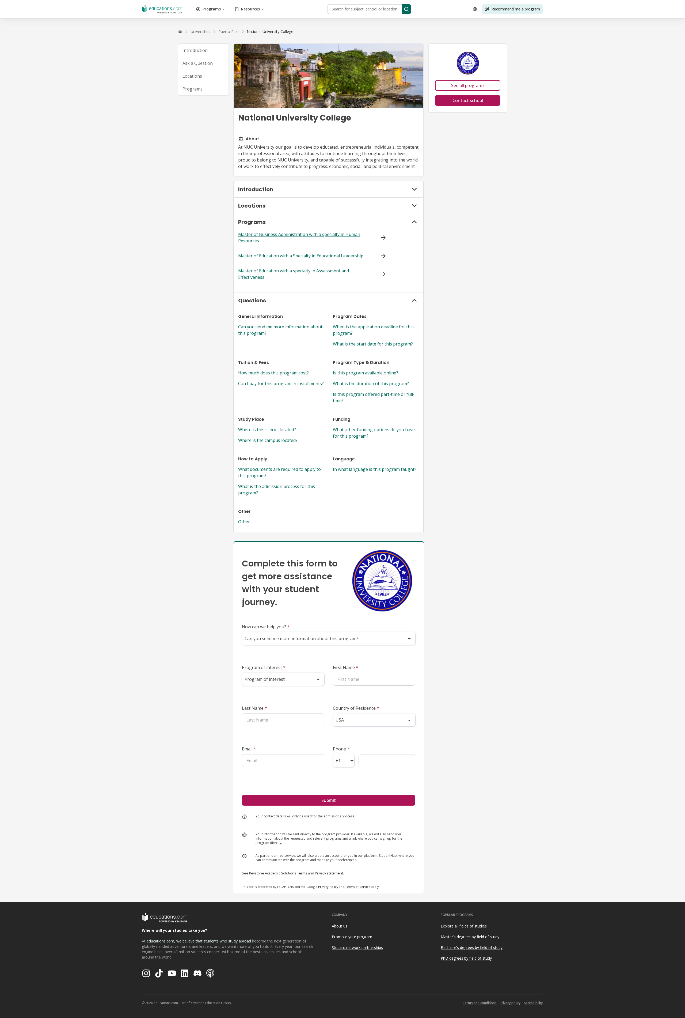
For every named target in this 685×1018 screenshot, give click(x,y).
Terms (302, 873)
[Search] (406, 9)
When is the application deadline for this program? (373, 330)
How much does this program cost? (273, 373)
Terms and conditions (480, 1003)
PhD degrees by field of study (466, 958)
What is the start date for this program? (373, 344)
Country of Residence (356, 708)
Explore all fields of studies (464, 926)
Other (244, 522)
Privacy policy (510, 1003)
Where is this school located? (267, 430)
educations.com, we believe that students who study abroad (199, 941)
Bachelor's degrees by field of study (472, 947)
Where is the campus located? (268, 440)
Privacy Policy (328, 887)
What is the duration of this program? (371, 383)
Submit (328, 800)
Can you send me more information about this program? (280, 330)
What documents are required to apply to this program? (279, 472)
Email (249, 749)
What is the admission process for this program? (276, 489)
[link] (270, 31)
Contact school (467, 100)
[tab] (203, 50)
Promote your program (352, 936)
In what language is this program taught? (374, 469)
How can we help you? (266, 627)
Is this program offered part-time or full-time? (373, 397)
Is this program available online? (365, 373)
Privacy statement (329, 873)
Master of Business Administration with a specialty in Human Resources (299, 237)
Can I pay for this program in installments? (281, 383)
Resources (250, 9)
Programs (212, 9)
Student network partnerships (357, 947)
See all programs (468, 85)
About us (339, 926)
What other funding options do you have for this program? (374, 433)
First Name (345, 667)
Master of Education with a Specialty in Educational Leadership (300, 256)
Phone (341, 749)
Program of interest (264, 667)
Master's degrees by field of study (470, 936)
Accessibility (533, 1003)
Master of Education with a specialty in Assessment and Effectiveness (293, 274)
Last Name (254, 708)
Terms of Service (357, 887)
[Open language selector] (475, 9)
